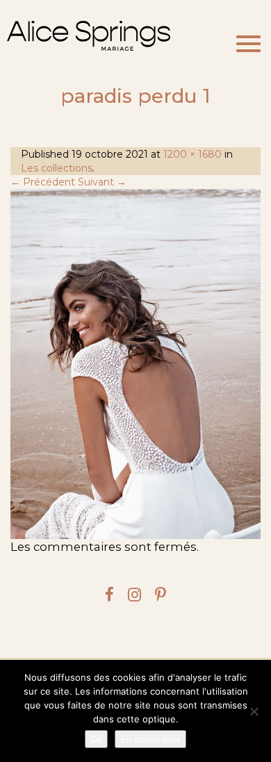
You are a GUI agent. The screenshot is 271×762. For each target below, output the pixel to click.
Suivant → (102, 182)
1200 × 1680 (192, 154)
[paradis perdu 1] (135, 364)
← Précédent (42, 182)
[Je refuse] (254, 711)
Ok (96, 739)
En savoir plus (150, 739)
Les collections (56, 168)
